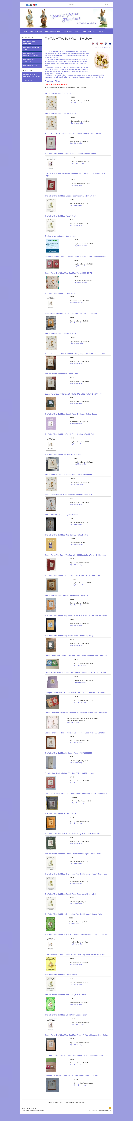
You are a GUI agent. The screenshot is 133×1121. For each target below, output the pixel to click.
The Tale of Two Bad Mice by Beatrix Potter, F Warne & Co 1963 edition (72, 575)
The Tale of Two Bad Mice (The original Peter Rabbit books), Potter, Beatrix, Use (76, 873)
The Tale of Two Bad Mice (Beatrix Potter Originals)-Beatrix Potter (70, 153)
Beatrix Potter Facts (36, 31)
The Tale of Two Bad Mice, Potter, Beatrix (61, 216)
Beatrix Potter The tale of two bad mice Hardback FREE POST (69, 494)
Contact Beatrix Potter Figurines (75, 1102)
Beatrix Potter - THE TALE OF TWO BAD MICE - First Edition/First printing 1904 (76, 793)
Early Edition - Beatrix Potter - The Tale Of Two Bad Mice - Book (69, 773)
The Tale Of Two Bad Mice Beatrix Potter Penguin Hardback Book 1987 (72, 833)
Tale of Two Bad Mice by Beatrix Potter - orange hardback (67, 595)
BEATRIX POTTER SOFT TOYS (31, 48)
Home (25, 31)
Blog (100, 31)
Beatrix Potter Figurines (52, 31)
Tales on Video (67, 31)
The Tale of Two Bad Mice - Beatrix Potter (61, 293)
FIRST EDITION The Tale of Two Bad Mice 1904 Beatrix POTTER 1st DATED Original (75, 174)
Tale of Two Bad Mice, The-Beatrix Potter (61, 93)
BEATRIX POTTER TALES (31, 66)
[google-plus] (31, 5)
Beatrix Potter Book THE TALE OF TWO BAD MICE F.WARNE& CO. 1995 (74, 394)
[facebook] (27, 5)
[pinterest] (34, 5)
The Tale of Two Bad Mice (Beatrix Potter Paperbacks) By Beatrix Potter (72, 853)
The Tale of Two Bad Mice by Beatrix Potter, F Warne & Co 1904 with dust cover (76, 615)
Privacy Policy (59, 1102)
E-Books (77, 31)
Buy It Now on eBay (77, 103)
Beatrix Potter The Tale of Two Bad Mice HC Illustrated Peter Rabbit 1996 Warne (76, 712)
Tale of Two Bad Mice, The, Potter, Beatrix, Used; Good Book (68, 474)
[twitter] (29, 5)
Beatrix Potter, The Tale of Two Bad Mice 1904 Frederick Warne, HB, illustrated (75, 555)
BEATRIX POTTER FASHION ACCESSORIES (31, 55)
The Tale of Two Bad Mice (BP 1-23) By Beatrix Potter (66, 1014)
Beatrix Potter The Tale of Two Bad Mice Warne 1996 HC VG (68, 273)
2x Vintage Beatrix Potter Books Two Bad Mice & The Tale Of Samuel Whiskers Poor (78, 256)
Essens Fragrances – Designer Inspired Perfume (31, 75)
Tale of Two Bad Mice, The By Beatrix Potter (62, 514)
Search (106, 5)
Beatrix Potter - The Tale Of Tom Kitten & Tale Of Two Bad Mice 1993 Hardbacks (76, 655)
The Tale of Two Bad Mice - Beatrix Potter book (63, 454)
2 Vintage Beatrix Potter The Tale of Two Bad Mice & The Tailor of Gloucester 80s (76, 1055)
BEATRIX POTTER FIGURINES (29, 42)
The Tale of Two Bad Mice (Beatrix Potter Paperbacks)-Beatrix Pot (70, 195)
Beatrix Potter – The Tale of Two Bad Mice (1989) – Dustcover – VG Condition (75, 353)
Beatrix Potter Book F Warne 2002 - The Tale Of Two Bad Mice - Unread (73, 133)
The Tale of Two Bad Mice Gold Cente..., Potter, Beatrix (66, 534)
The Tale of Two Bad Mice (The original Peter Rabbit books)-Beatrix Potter (73, 914)
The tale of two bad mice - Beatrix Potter (60, 236)
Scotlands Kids (27, 80)
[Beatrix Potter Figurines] (66, 18)
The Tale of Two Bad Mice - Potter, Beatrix (61, 974)
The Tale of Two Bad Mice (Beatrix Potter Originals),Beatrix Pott (69, 434)
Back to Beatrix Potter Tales (102, 48)
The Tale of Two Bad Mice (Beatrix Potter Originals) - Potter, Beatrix (71, 414)
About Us (51, 1102)
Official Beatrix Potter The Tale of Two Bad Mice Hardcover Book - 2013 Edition (75, 672)
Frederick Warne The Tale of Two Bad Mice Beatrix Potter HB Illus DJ (71, 1075)
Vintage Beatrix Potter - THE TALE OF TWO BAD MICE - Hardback (71, 313)
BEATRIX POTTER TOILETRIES (29, 61)
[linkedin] (36, 5)
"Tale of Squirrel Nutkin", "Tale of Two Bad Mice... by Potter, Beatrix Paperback (75, 954)
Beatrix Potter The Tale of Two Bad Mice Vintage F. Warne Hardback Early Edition (76, 1035)
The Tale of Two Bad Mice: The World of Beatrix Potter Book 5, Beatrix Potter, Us (76, 934)
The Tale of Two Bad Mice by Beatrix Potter (61, 373)
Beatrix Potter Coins (89, 31)
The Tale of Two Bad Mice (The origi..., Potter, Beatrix (65, 994)
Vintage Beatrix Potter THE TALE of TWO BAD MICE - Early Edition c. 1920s (75, 692)
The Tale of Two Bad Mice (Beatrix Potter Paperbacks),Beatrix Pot (70, 894)
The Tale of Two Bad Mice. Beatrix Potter (61, 813)
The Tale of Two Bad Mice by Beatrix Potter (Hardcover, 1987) (69, 635)
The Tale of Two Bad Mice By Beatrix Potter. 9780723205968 (68, 753)
